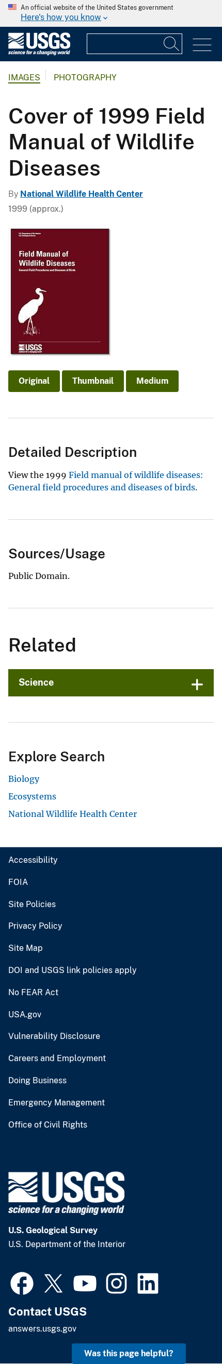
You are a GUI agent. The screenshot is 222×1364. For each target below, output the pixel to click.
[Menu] (202, 45)
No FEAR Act (33, 992)
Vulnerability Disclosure (54, 1036)
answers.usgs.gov (42, 1329)
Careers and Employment (57, 1058)
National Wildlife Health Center (81, 194)
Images (24, 77)
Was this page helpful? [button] (128, 1353)
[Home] (39, 53)
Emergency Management (56, 1102)
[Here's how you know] (111, 13)
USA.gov (24, 1014)
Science (36, 682)
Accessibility (33, 860)
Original (34, 381)
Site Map (25, 948)
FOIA (18, 882)
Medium (152, 381)
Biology (23, 779)
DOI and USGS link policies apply (72, 970)
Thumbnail (93, 381)
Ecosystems (32, 796)
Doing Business (37, 1080)
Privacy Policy (35, 926)
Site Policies (32, 904)
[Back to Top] (184, 1326)
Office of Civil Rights (47, 1125)
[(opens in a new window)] (22, 1282)
